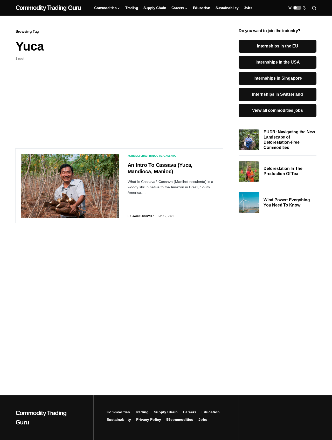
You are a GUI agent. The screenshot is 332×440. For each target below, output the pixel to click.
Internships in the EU (277, 46)
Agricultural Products (145, 155)
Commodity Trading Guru (48, 7)
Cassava (169, 155)
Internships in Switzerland (277, 94)
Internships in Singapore (277, 78)
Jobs (202, 419)
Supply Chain (166, 412)
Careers (189, 412)
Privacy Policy (148, 419)
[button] (297, 8)
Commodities (118, 412)
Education (211, 412)
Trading (142, 412)
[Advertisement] (119, 100)
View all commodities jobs (277, 110)
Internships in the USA (277, 62)
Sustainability (119, 419)
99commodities (179, 419)
